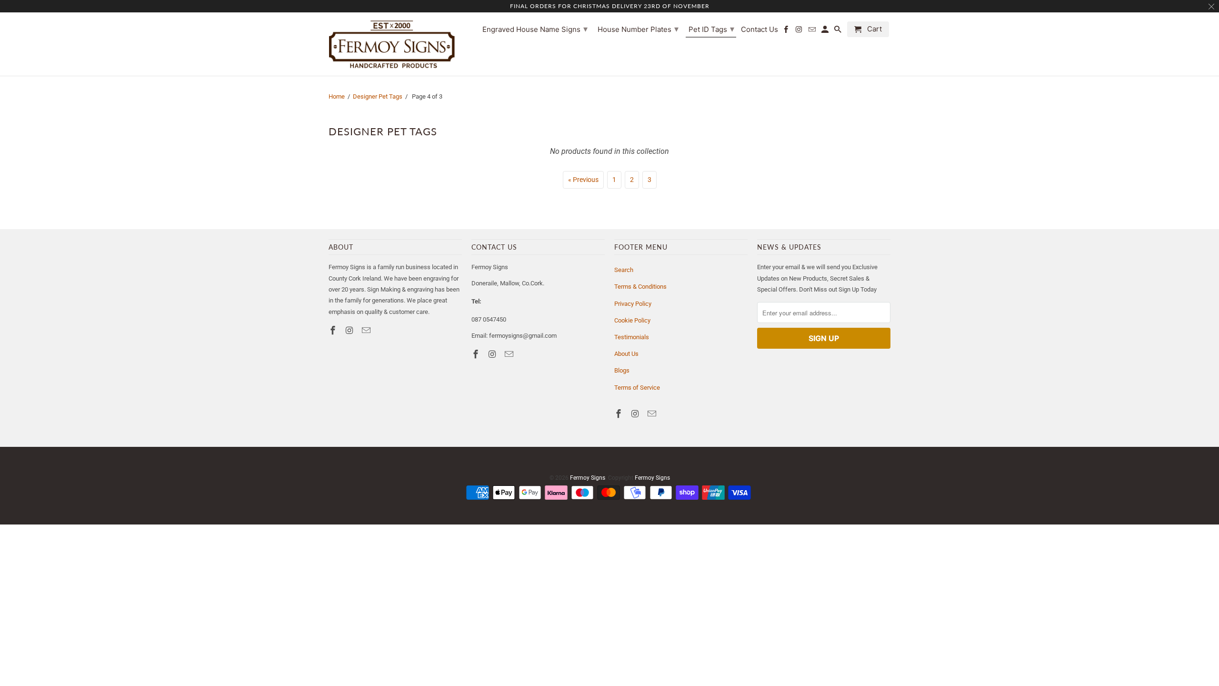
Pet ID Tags (711, 29)
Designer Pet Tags (377, 96)
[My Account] (825, 31)
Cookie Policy (632, 320)
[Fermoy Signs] (392, 44)
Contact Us (759, 29)
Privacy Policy (632, 303)
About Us (626, 353)
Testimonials (631, 337)
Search (623, 269)
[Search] (838, 31)
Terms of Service (637, 387)
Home (337, 96)
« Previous (583, 179)
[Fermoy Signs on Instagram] (350, 330)
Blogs (621, 370)
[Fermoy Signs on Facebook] (334, 330)
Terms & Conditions (640, 286)
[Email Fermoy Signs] (367, 330)
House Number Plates (638, 29)
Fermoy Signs (587, 477)
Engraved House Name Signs (535, 29)
